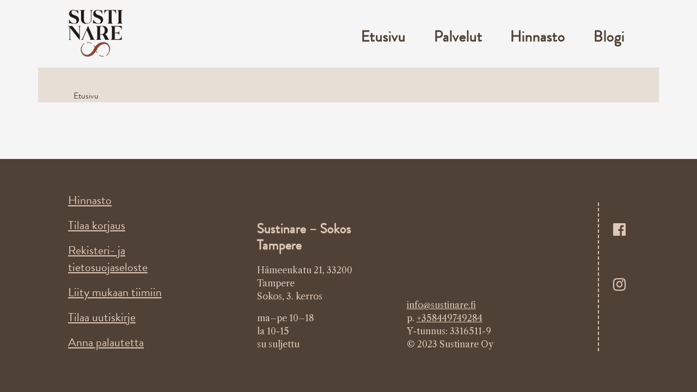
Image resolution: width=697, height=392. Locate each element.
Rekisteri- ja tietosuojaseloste (108, 258)
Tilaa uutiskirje (102, 317)
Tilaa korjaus (96, 225)
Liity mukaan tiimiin (115, 292)
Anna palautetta (106, 342)
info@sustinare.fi (441, 304)
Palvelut (458, 36)
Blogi (609, 36)
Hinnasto (537, 36)
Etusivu (383, 36)
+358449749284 (449, 318)
